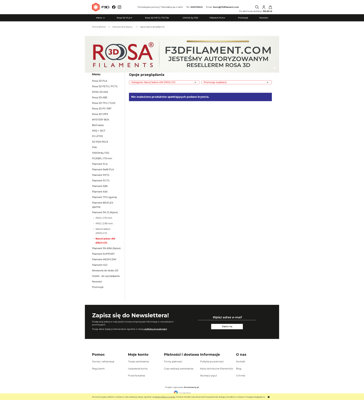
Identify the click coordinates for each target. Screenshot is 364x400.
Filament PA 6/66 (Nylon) (106, 248)
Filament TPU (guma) (104, 197)
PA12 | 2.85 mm (104, 223)
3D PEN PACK (100, 141)
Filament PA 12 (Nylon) (105, 212)
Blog (238, 368)
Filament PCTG (100, 180)
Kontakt (240, 361)
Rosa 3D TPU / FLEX (103, 103)
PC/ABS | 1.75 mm (102, 158)
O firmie (240, 375)
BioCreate (98, 125)
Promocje (97, 287)
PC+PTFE (97, 136)
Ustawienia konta (137, 368)
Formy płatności (173, 361)
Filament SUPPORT (103, 254)
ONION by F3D (100, 153)
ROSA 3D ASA (100, 92)
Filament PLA (100, 164)
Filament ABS (100, 186)
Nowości (97, 281)
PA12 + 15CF (98, 130)
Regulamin (98, 368)
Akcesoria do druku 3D (105, 270)
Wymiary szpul (208, 375)
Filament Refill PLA (103, 169)
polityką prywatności (155, 329)
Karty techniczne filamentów (216, 368)
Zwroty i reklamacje (103, 361)
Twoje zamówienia (138, 361)
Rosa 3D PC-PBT (102, 108)
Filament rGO (99, 265)
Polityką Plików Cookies (164, 397)
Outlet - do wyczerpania (106, 276)
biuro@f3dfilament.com (226, 7)
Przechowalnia (136, 375)
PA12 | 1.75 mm (104, 218)
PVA (94, 147)
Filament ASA (100, 191)
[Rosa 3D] (182, 54)
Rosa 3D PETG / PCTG (105, 86)
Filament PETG (100, 175)
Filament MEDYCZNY (104, 259)
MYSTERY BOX (100, 119)
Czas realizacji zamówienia (178, 368)
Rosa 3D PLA (99, 81)
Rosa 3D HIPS (100, 114)
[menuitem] (99, 17)
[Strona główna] (100, 7)
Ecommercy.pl (191, 387)
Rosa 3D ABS (99, 97)
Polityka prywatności (212, 361)
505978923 (196, 7)
